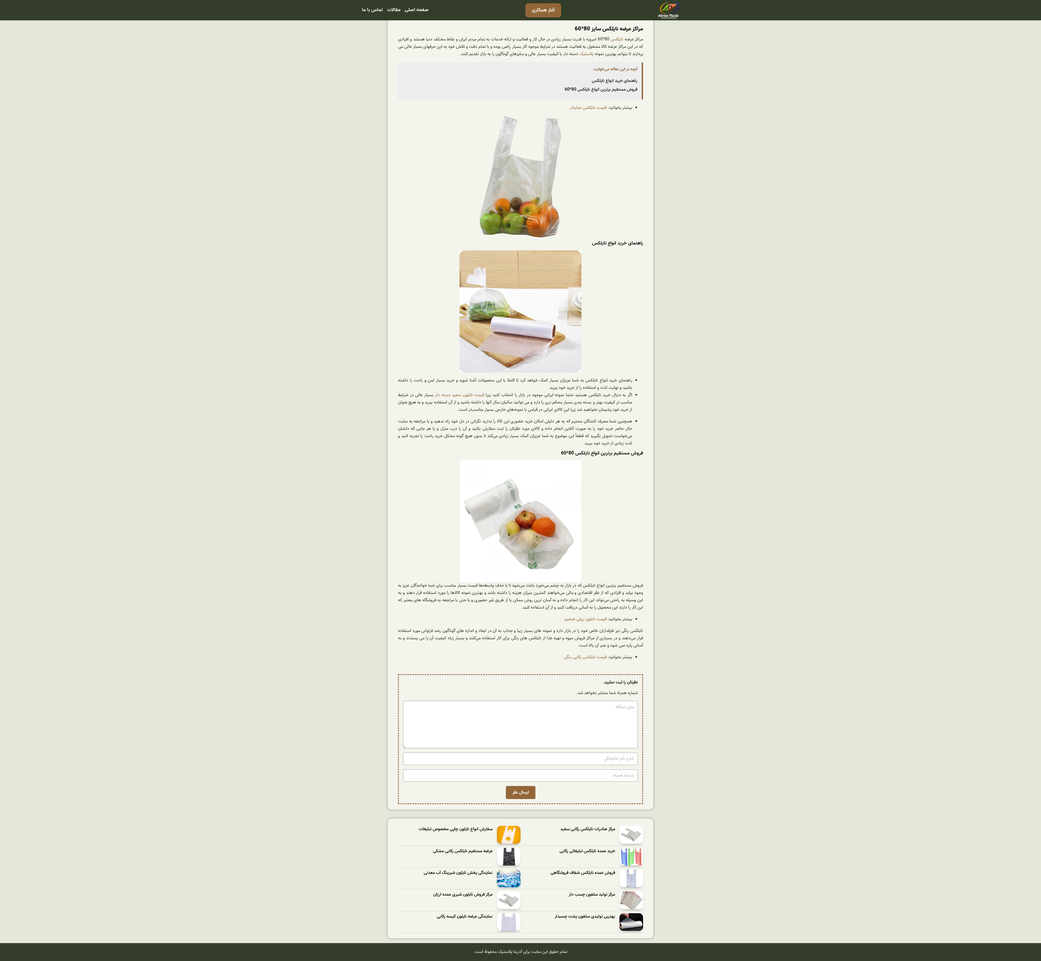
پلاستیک (586, 54)
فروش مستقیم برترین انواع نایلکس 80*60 (601, 89)
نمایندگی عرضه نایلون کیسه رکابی (465, 916)
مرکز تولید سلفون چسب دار (592, 894)
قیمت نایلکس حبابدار (588, 107)
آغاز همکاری (543, 10)
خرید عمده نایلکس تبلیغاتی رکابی (587, 851)
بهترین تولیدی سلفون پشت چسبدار (585, 916)
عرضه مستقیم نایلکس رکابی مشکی (463, 851)
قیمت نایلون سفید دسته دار (459, 395)
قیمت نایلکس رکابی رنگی (585, 657)
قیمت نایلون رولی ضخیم (585, 619)
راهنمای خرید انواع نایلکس (614, 80)
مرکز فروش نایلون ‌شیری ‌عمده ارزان (463, 894)
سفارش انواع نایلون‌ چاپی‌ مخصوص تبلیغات (456, 829)
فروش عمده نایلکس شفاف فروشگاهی (583, 873)
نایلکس (617, 39)
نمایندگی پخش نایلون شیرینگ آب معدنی (458, 873)
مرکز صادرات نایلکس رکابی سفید (587, 829)
